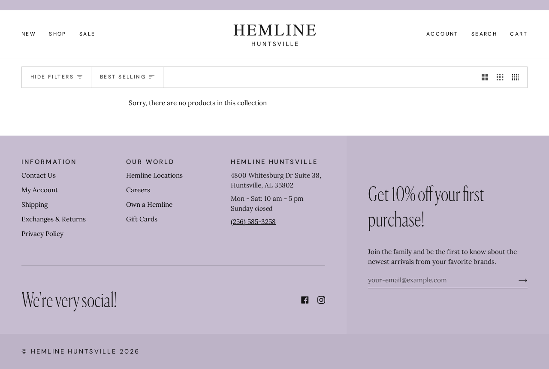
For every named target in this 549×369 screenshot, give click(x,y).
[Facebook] (305, 300)
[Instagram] (321, 300)
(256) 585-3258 (253, 222)
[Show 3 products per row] (499, 77)
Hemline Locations (154, 175)
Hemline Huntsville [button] (274, 161)
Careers (138, 190)
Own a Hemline (149, 204)
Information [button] (49, 161)
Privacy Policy (42, 234)
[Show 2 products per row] (484, 77)
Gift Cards (141, 219)
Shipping (34, 204)
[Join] (516, 280)
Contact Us (38, 175)
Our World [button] (150, 161)
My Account (39, 190)
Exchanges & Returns (53, 219)
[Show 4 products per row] (517, 77)
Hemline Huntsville (74, 351)
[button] (57, 34)
